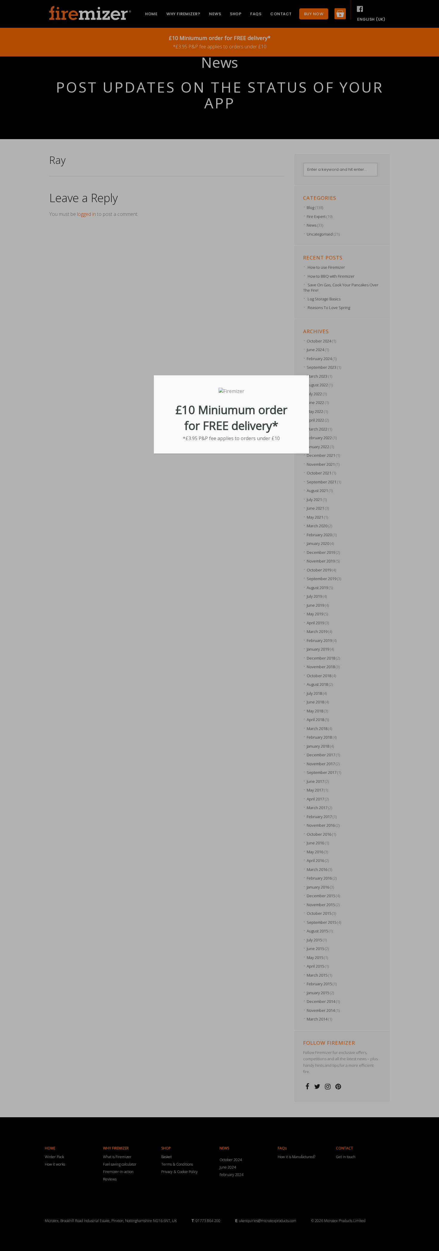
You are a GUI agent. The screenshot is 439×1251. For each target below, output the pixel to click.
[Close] (307, 377)
